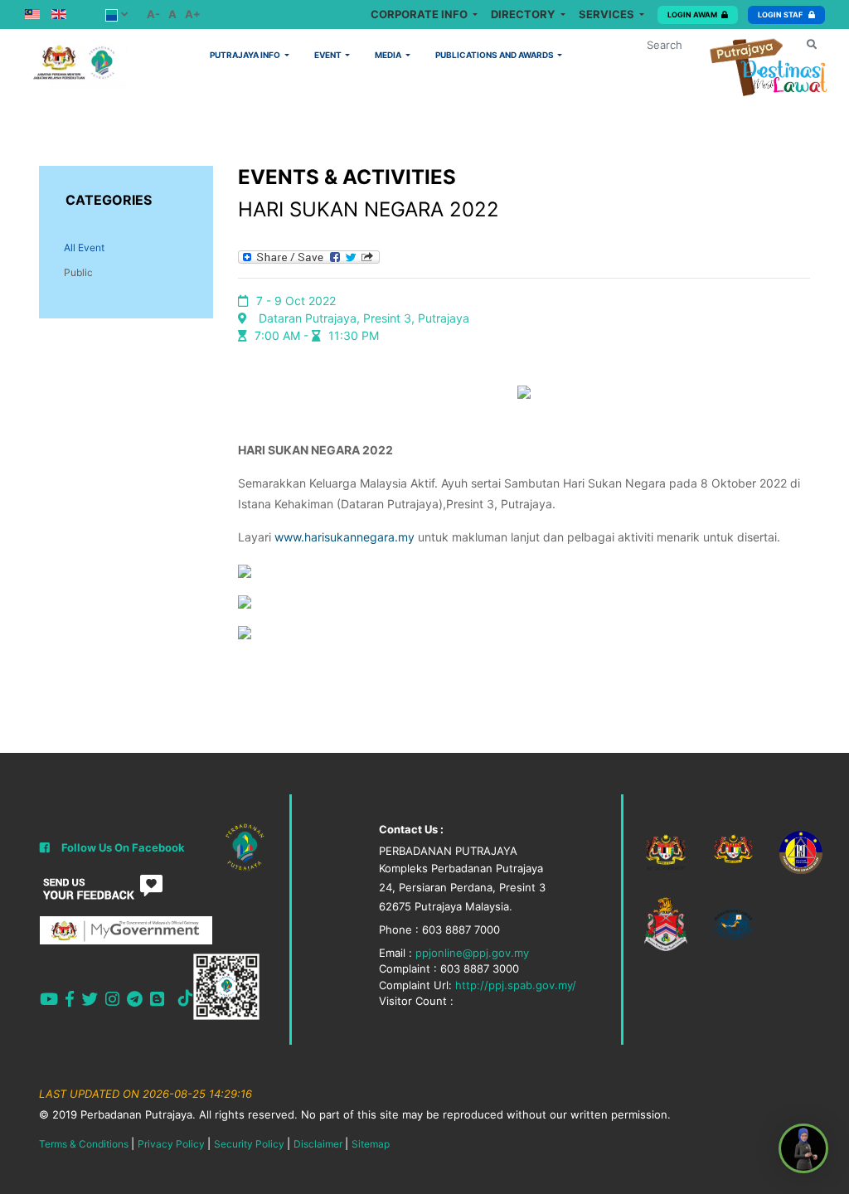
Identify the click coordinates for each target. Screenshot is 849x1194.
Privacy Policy (171, 1144)
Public (78, 272)
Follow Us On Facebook (123, 847)
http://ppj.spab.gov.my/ (515, 985)
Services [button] (608, 14)
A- (153, 14)
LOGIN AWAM (692, 14)
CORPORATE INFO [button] (420, 14)
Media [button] (389, 55)
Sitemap (371, 1144)
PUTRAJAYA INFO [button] (246, 55)
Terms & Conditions (84, 1144)
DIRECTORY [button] (524, 14)
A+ (193, 14)
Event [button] (328, 55)
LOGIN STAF (781, 14)
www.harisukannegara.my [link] (344, 537)
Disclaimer (318, 1144)
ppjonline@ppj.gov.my (472, 952)
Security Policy (249, 1144)
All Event (84, 247)
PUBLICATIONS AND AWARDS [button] (495, 55)
